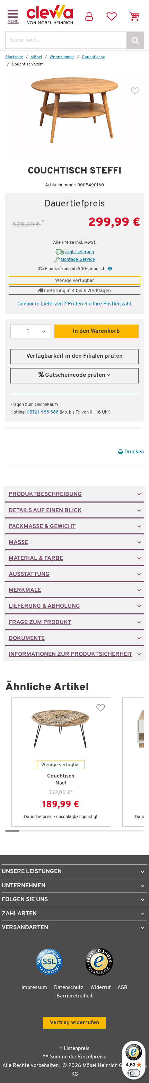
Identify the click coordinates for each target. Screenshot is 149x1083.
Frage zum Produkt (40, 622)
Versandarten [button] (25, 928)
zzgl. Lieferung (79, 252)
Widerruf (100, 988)
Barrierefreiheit (74, 996)
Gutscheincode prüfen (75, 375)
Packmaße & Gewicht (42, 527)
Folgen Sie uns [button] (25, 900)
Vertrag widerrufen (74, 1023)
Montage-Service (78, 259)
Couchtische (93, 57)
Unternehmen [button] (23, 886)
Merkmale (25, 590)
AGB (122, 988)
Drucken (133, 452)
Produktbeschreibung (45, 494)
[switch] (134, 1073)
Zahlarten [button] (19, 914)
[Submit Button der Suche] (135, 40)
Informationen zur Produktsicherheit (70, 654)
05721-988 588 (43, 412)
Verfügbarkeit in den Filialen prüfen (74, 356)
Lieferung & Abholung (44, 606)
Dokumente (27, 638)
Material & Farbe (36, 558)
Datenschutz (69, 988)
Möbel (36, 57)
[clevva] (50, 15)
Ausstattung (29, 574)
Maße (18, 542)
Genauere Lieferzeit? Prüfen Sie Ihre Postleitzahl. (74, 304)
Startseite (14, 57)
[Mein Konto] (89, 15)
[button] (109, 269)
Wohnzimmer (62, 57)
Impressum (34, 988)
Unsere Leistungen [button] (32, 872)
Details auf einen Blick (45, 511)
